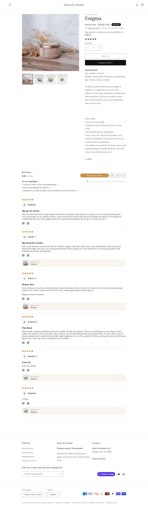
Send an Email (98, 458)
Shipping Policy (28, 457)
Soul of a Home (33, 502)
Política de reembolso (62, 502)
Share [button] (89, 159)
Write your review (94, 175)
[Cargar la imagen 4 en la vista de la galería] (62, 79)
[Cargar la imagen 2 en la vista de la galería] (39, 79)
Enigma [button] (33, 264)
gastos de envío (93, 28)
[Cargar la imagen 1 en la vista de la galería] (28, 79)
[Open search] (112, 175)
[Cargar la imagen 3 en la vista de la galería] (50, 79)
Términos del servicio (96, 502)
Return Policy (27, 453)
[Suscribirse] (60, 474)
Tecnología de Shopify (45, 502)
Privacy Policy (27, 448)
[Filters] (118, 175)
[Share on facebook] (23, 223)
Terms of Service (29, 461)
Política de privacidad (79, 502)
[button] (9, 4)
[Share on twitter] (28, 223)
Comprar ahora (106, 63)
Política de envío (111, 502)
